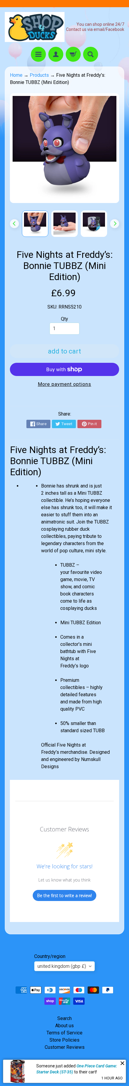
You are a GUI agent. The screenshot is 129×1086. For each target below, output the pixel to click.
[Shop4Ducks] (34, 27)
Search (64, 1018)
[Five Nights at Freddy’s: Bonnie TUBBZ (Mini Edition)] (35, 223)
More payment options (64, 384)
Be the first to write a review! (64, 895)
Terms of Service (64, 1033)
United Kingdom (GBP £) (62, 966)
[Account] (55, 54)
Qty (64, 319)
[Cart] (73, 54)
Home (16, 75)
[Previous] (14, 223)
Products (39, 75)
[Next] (114, 223)
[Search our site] (90, 54)
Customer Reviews (65, 1047)
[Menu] (38, 54)
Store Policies (65, 1040)
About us (64, 1025)
